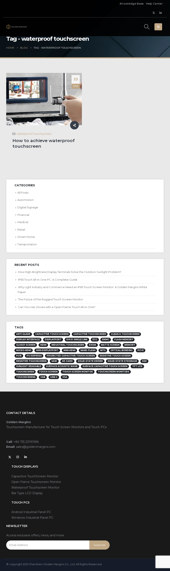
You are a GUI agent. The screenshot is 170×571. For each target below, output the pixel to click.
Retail (21, 229)
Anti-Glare (23, 334)
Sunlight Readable (28, 366)
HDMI (43, 345)
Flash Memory (123, 339)
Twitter (10, 457)
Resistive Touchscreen (31, 361)
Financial (23, 214)
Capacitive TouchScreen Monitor (34, 476)
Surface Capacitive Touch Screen (105, 366)
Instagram (18, 457)
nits (103, 350)
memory (129, 345)
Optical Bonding (121, 350)
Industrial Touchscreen (67, 345)
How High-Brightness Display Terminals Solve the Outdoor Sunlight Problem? (69, 272)
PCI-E (140, 350)
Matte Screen (110, 345)
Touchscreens (25, 377)
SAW (54, 361)
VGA (64, 377)
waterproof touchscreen (34, 134)
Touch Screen (48, 371)
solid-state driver (90, 361)
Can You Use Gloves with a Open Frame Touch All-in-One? (56, 307)
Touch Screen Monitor (77, 371)
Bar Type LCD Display (27, 493)
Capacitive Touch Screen (51, 334)
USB (42, 377)
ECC (94, 339)
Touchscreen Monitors (113, 371)
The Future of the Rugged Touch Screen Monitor (50, 299)
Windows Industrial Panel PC (32, 517)
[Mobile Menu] (158, 26)
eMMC (105, 339)
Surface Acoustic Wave (62, 366)
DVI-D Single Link (76, 339)
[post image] (44, 99)
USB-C (53, 377)
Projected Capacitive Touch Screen (71, 355)
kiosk (92, 345)
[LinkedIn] (161, 13)
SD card (67, 361)
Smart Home (26, 236)
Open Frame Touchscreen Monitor (36, 482)
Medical (22, 222)
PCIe (19, 355)
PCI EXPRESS (34, 355)
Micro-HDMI (23, 350)
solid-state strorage (122, 361)
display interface (28, 339)
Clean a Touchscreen (125, 334)
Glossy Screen (25, 345)
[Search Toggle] (147, 26)
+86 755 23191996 (26, 442)
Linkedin (25, 457)
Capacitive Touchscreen (89, 334)
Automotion (25, 199)
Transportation (27, 244)
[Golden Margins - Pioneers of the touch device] (16, 26)
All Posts (22, 192)
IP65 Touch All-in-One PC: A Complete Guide (47, 279)
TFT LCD (137, 366)
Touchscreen (25, 371)
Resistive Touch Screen (115, 355)
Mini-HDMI (69, 350)
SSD (144, 361)
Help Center (154, 3)
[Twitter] (154, 13)
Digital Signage (27, 207)
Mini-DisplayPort (47, 350)
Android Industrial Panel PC (31, 512)
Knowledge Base (132, 3)
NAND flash (87, 350)
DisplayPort (53, 339)
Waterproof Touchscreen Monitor (35, 487)
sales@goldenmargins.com (35, 447)
